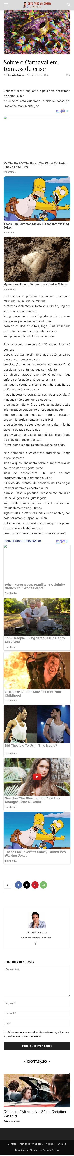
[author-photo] (37, 927)
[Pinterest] (35, 885)
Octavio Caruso (16, 75)
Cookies (50, 1143)
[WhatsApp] (43, 885)
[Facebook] (18, 885)
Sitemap (62, 1143)
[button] (6, 5)
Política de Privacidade (31, 1143)
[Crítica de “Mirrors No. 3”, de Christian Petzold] (37, 1090)
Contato (12, 1143)
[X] (26, 885)
